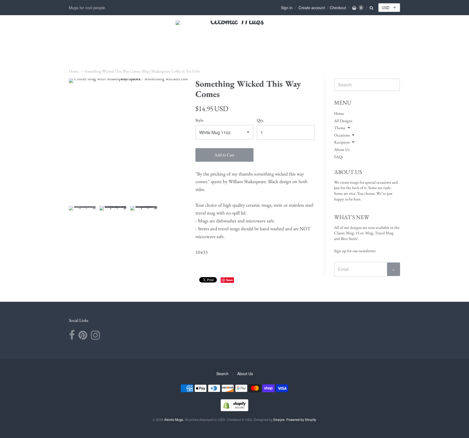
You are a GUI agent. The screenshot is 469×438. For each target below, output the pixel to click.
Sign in (287, 7)
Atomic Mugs (173, 419)
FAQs (338, 156)
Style (199, 120)
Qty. (260, 120)
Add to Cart (224, 155)
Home (74, 71)
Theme (340, 127)
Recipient (342, 142)
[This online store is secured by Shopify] (234, 409)
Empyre (279, 419)
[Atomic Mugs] (235, 35)
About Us (342, 149)
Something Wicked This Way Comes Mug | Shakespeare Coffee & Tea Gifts (142, 71)
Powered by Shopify (301, 419)
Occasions (342, 135)
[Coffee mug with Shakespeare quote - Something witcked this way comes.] (82, 219)
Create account (312, 7)
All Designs (343, 120)
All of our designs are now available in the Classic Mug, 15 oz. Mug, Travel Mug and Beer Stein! (367, 233)
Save (229, 280)
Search (222, 373)
